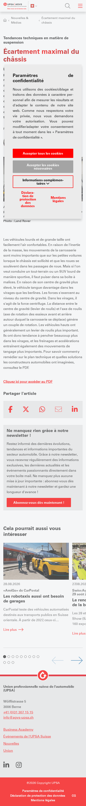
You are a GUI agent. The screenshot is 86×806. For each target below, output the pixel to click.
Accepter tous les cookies (43, 153)
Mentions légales (58, 199)
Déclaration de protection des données (28, 199)
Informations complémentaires (43, 181)
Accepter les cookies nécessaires (43, 166)
